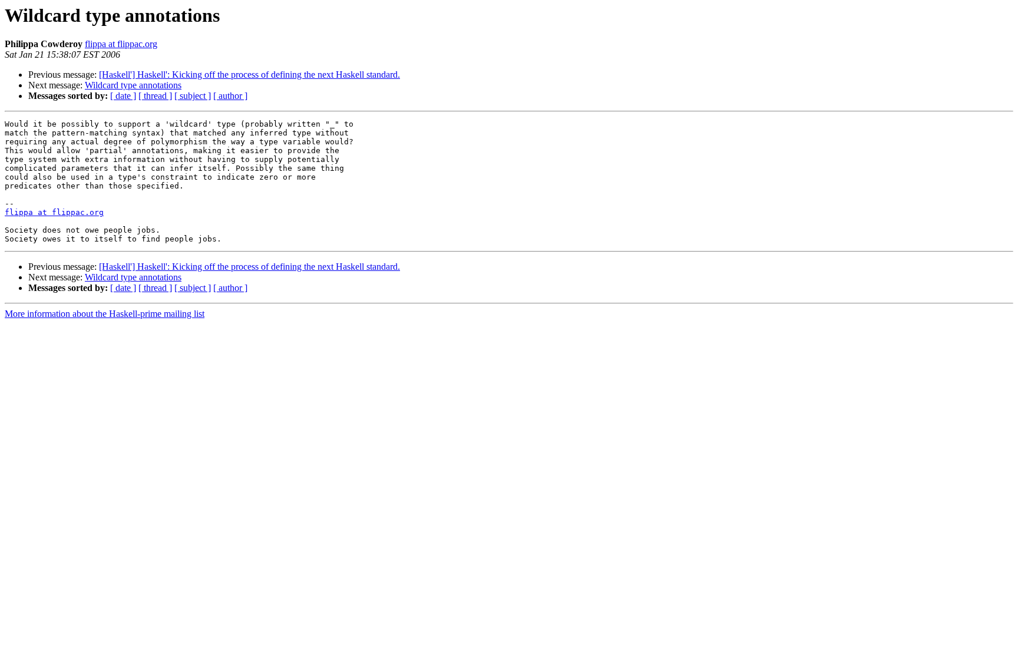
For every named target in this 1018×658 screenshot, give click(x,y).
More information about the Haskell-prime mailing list (104, 314)
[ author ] (230, 96)
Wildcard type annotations (133, 85)
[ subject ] (192, 96)
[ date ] (123, 96)
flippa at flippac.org (121, 44)
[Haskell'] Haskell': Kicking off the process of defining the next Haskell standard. (249, 75)
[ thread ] (155, 96)
